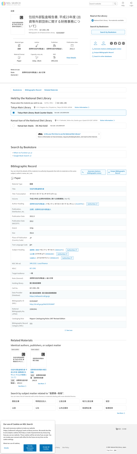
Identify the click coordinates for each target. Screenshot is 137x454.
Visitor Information (81, 107)
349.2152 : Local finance (39, 263)
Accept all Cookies (46, 448)
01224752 (79, 204)
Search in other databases (103, 56)
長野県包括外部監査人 (38, 204)
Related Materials (51, 90)
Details (6, 448)
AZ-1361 (33, 268)
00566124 (54, 258)
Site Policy (65, 447)
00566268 (49, 254)
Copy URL (103, 44)
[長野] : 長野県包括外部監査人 (40, 209)
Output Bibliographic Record (104, 52)
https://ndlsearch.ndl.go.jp (40, 296)
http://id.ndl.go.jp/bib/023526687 (42, 304)
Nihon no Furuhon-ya (22, 152)
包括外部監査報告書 (37, 189)
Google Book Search (21, 155)
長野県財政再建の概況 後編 (38, 370)
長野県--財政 (34, 250)
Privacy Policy (55, 447)
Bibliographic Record (33, 90)
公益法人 (33, 258)
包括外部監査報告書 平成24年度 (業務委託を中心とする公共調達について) (19, 373)
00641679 (59, 250)
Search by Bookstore (108, 32)
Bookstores (17, 90)
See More (21, 386)
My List (95, 44)
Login (131, 5)
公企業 (32, 254)
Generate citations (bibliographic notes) (107, 49)
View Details (71, 57)
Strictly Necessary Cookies (30, 448)
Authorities (91, 204)
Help (123, 5)
